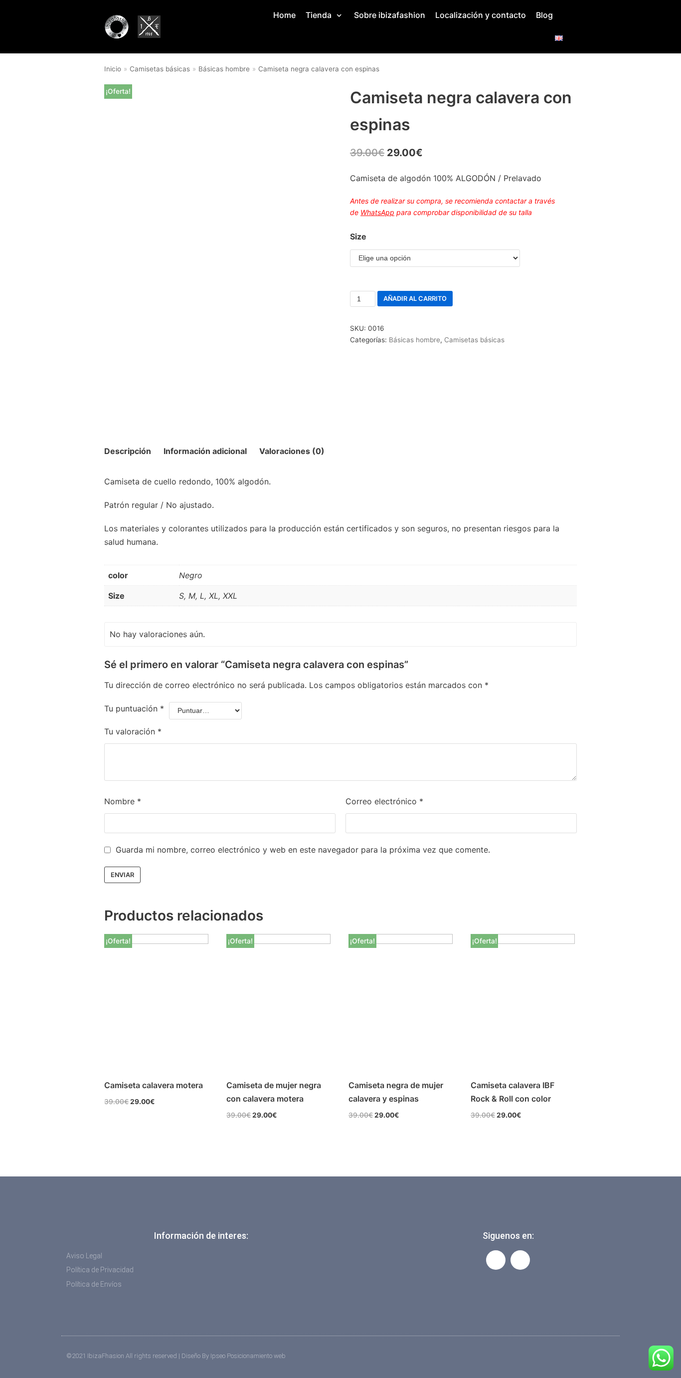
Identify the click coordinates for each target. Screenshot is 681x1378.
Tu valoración (133, 731)
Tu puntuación (134, 708)
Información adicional (205, 451)
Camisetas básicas (160, 69)
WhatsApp (377, 212)
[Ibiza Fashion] (132, 26)
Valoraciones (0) (292, 451)
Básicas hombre (224, 69)
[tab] (127, 451)
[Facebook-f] (496, 1260)
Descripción (127, 451)
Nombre (122, 801)
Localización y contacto (480, 15)
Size (358, 236)
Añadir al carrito (415, 298)
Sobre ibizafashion (389, 15)
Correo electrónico (384, 801)
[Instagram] (520, 1260)
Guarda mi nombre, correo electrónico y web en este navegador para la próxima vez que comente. (303, 850)
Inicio (112, 69)
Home (284, 15)
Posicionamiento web (256, 1356)
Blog (544, 15)
